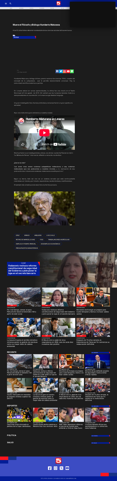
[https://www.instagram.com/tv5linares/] (64, 71)
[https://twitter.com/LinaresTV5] (61, 473)
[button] (17, 235)
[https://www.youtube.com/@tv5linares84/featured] (68, 71)
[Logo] (58, 5)
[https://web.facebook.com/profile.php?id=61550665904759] (49, 473)
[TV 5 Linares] (10, 5)
